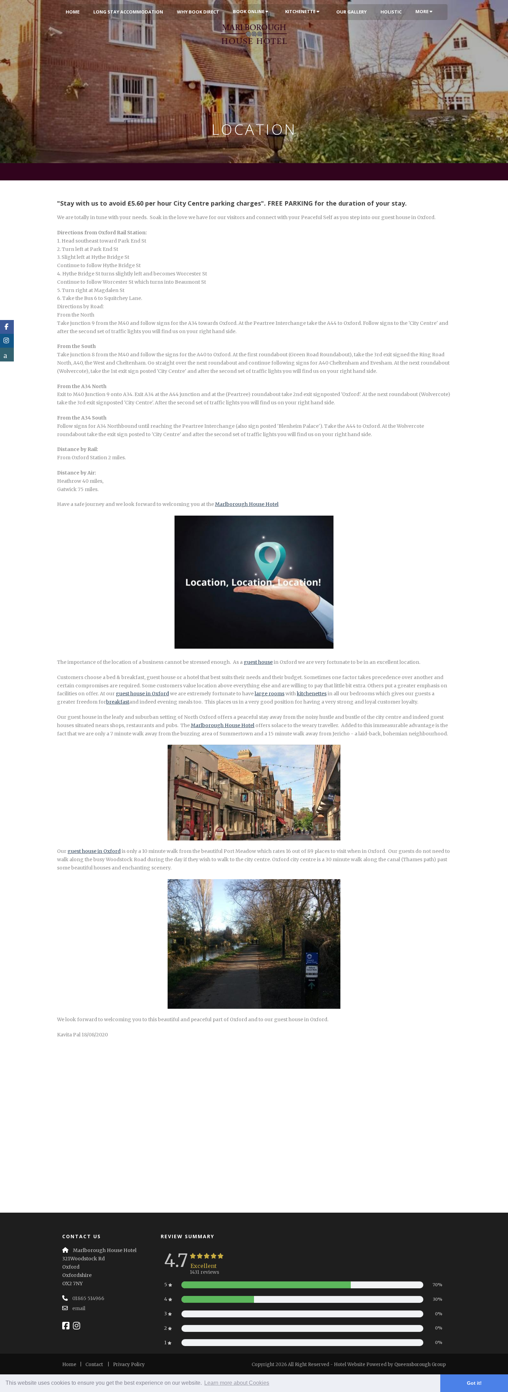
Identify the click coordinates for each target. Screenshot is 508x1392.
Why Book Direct (198, 12)
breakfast (117, 702)
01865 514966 (88, 1298)
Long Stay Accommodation (128, 12)
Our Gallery (351, 12)
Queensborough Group (420, 1364)
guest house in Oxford (142, 693)
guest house (258, 662)
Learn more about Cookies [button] (236, 1383)
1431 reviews (204, 1272)
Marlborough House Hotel (247, 504)
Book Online (249, 11)
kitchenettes (312, 693)
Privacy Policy (129, 1364)
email (78, 1308)
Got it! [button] (474, 1383)
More (422, 11)
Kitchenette (301, 11)
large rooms (269, 693)
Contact (94, 1364)
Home (72, 12)
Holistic (391, 12)
